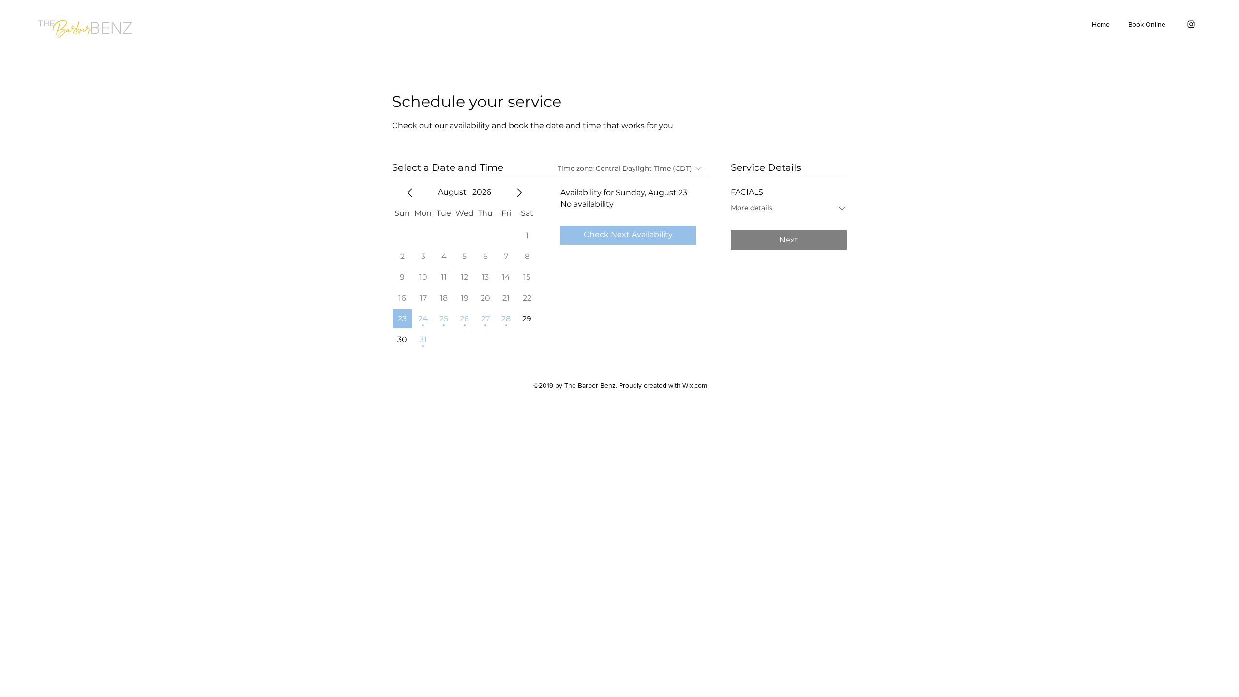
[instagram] (1191, 24)
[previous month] (410, 192)
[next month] (519, 192)
